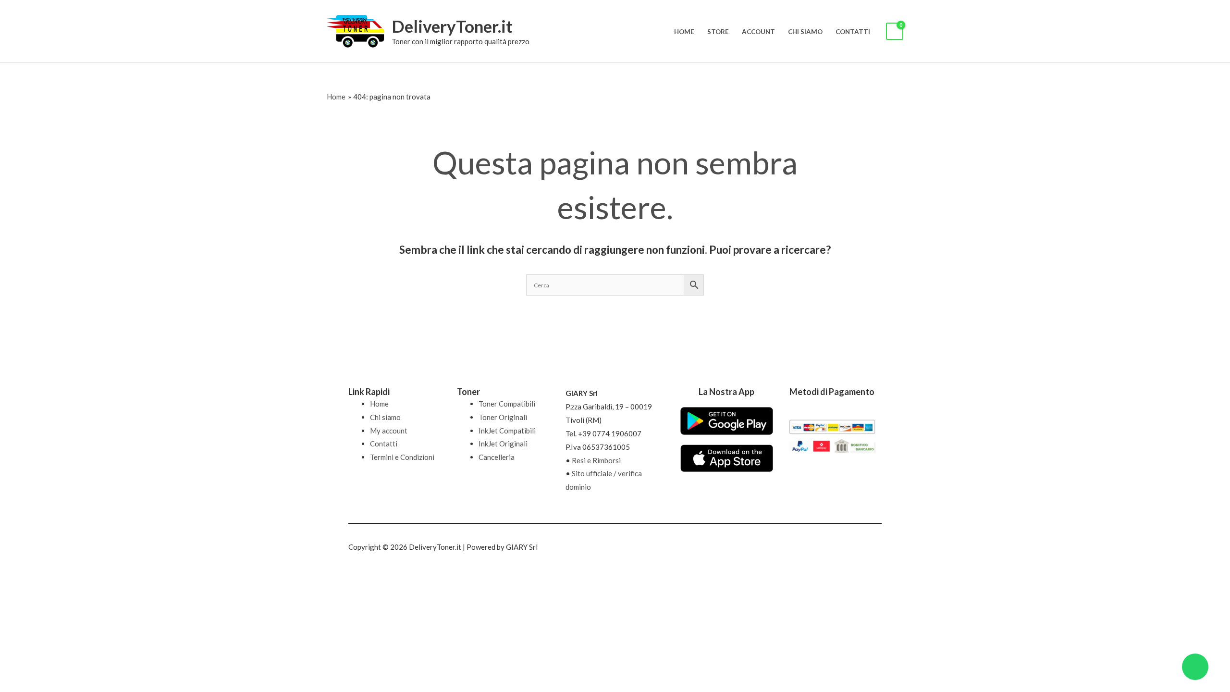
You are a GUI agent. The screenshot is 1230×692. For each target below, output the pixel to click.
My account (388, 430)
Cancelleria (497, 457)
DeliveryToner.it (452, 26)
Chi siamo (805, 32)
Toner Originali (503, 417)
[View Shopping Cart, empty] (894, 31)
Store (718, 32)
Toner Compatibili (507, 403)
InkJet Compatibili (507, 430)
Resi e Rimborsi (596, 460)
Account (758, 32)
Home (684, 32)
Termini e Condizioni (402, 457)
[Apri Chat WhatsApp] (1195, 667)
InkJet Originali (503, 443)
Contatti (853, 32)
